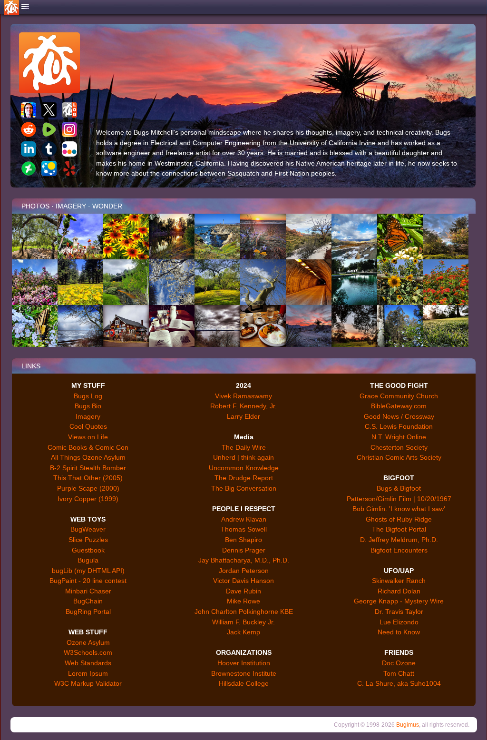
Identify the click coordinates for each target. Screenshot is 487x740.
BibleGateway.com (399, 406)
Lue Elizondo (399, 622)
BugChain (88, 601)
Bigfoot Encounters (399, 550)
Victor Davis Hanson (243, 580)
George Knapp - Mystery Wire (399, 601)
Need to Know (399, 632)
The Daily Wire (244, 447)
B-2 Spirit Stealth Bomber (88, 468)
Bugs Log (88, 396)
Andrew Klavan (243, 519)
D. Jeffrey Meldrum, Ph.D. (399, 539)
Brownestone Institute (243, 673)
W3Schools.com (88, 652)
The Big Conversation (243, 488)
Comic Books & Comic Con (88, 447)
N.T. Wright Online (398, 437)
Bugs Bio (88, 406)
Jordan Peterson (244, 570)
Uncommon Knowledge (244, 468)
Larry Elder (243, 416)
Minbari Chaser (88, 591)
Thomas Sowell (244, 529)
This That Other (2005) (88, 478)
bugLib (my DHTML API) (88, 570)
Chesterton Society (399, 447)
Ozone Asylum (88, 642)
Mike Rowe (243, 601)
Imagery (88, 416)
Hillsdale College (244, 683)
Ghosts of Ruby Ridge (399, 519)
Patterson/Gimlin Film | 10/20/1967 (399, 499)
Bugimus (407, 725)
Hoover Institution (243, 663)
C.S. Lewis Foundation (399, 426)
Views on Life (88, 437)
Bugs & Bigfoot (399, 488)
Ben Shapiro (243, 539)
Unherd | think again (243, 457)
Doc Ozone (399, 663)
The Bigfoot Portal (399, 529)
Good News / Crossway (399, 416)
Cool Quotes (88, 426)
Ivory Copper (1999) (88, 499)
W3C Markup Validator (88, 683)
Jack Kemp (243, 632)
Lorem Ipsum (88, 673)
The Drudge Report (243, 478)
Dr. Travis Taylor (399, 611)
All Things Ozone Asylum (88, 457)
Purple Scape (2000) (88, 488)
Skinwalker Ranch (399, 580)
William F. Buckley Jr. (243, 622)
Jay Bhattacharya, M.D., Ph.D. (243, 560)
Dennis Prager (243, 550)
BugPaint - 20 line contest (88, 580)
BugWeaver (88, 529)
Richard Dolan (399, 591)
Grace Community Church (399, 396)
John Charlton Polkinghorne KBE (244, 611)
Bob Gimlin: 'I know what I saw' (398, 509)
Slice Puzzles (88, 539)
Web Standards (88, 663)
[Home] (25, 7)
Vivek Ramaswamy (243, 396)
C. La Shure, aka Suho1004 (399, 683)
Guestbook (88, 550)
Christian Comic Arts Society (399, 457)
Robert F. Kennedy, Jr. (243, 406)
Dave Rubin (243, 591)
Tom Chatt (398, 673)
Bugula (88, 560)
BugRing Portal (88, 611)
